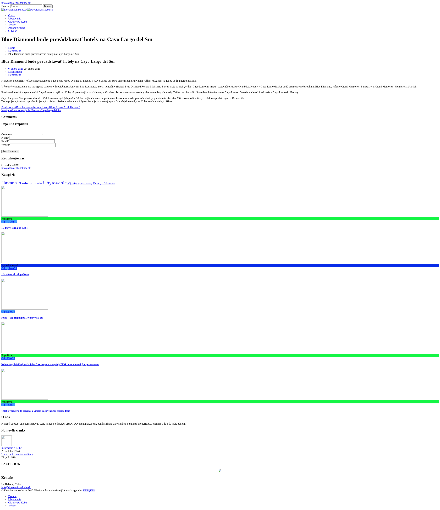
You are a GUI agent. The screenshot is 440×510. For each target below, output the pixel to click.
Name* (5, 137)
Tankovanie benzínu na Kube (17, 454)
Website (5, 144)
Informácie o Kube (11, 447)
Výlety (12, 24)
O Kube (12, 30)
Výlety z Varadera (104, 183)
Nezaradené (14, 50)
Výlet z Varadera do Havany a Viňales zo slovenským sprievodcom (35, 410)
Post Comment (10, 151)
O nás (11, 15)
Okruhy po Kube (17, 21)
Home (11, 47)
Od (9, 221)
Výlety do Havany (85, 184)
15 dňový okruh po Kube (14, 227)
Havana (9, 182)
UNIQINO (89, 490)
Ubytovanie (14, 18)
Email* (5, 141)
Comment (6, 134)
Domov (12, 496)
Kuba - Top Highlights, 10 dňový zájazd (22, 317)
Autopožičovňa (16, 27)
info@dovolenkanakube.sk (16, 2)
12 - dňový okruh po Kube (15, 274)
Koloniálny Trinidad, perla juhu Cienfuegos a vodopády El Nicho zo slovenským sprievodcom (50, 364)
